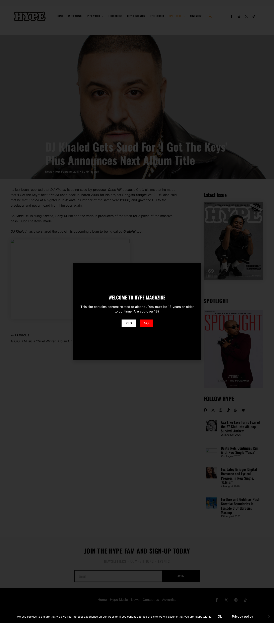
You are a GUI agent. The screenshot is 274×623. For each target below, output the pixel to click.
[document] (137, 311)
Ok (220, 616)
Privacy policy (242, 616)
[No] (269, 616)
